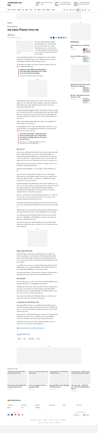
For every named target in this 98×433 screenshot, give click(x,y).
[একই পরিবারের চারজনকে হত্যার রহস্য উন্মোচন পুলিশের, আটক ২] (76, 4)
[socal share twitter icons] (54, 38)
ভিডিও (53, 10)
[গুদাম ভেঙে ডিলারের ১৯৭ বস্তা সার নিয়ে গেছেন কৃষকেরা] (57, 4)
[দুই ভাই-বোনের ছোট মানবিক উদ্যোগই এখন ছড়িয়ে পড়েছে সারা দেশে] (17, 377)
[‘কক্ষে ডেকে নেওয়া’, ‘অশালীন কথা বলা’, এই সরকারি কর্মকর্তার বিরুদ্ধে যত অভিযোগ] (81, 377)
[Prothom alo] (16, 4)
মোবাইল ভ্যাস (37, 408)
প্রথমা (22, 408)
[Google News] (22, 415)
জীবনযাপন (48, 10)
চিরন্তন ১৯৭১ (79, 405)
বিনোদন (39, 10)
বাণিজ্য (26, 10)
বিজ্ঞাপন (39, 420)
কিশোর (19, 339)
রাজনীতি (19, 10)
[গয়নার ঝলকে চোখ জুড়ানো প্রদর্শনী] (38, 4)
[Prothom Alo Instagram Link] (16, 415)
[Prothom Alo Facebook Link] (9, 415)
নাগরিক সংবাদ (10, 405)
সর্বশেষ (8, 10)
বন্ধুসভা (64, 405)
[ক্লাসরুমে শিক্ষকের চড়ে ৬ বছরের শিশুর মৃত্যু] (87, 50)
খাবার (38, 339)
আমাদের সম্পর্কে (33, 420)
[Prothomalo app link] (76, 415)
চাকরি (43, 10)
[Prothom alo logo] (14, 401)
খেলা (35, 10)
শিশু (24, 339)
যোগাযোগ (57, 420)
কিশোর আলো (24, 405)
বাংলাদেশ (14, 10)
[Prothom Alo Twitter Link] (12, 415)
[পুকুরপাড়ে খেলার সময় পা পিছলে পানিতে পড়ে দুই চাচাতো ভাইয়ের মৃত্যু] (87, 89)
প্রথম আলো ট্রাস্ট (52, 405)
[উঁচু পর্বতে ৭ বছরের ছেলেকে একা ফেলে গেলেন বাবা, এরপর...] (87, 100)
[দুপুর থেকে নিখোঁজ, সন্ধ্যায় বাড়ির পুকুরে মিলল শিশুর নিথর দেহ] (59, 377)
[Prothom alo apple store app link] (86, 415)
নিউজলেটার (63, 420)
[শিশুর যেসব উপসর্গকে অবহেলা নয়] (87, 60)
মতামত (31, 10)
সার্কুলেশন (45, 420)
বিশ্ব (23, 10)
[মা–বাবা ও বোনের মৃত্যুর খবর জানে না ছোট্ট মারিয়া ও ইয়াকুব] (38, 377)
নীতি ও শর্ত (51, 420)
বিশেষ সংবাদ (31, 339)
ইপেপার (8, 408)
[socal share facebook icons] (51, 38)
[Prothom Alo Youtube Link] (19, 415)
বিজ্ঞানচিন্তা (37, 405)
